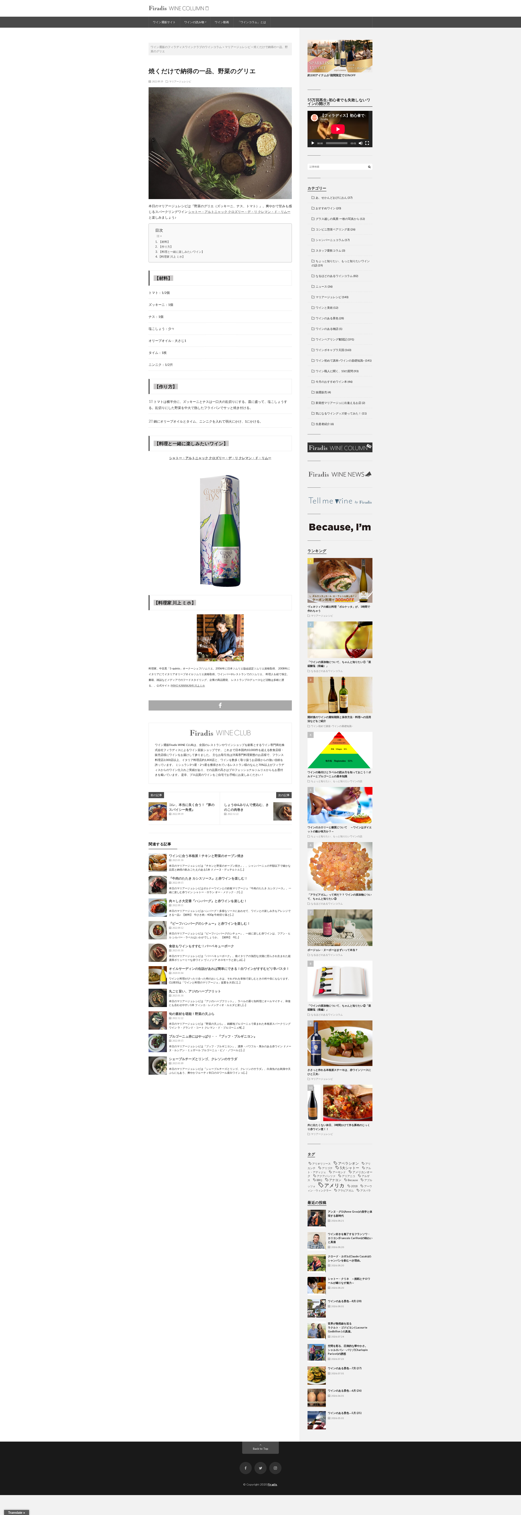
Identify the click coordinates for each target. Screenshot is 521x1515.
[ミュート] (361, 143)
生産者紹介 (323, 424)
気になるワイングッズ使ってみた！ (338, 413)
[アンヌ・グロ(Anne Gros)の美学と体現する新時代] (317, 1219)
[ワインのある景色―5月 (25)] (317, 1420)
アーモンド (339, 1172)
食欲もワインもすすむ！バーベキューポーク (201, 946)
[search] (369, 167)
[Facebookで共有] (220, 705)
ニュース (321, 286)
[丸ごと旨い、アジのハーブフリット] (158, 998)
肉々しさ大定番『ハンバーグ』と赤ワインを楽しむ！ (208, 901)
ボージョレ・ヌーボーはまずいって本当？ (333, 950)
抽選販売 (321, 392)
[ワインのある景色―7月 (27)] (317, 1375)
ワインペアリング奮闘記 (331, 339)
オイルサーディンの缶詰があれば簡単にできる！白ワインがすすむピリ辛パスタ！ (229, 968)
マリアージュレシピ (180, 81)
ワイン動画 (222, 22)
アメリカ (334, 1185)
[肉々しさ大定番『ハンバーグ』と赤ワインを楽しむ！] (158, 907)
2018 (354, 1186)
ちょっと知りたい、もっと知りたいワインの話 (336, 781)
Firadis (272, 1484)
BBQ (319, 1180)
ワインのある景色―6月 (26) (344, 1390)
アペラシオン (348, 1163)
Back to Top (260, 1448)
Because (353, 1180)
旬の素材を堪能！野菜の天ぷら (192, 1014)
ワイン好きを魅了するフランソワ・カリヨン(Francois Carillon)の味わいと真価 (350, 1238)
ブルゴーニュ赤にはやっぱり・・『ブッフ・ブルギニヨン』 (213, 1036)
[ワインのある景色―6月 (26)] (317, 1398)
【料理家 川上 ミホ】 (171, 256)
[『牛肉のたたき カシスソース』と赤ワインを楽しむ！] (158, 885)
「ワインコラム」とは (252, 22)
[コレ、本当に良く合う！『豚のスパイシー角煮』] (158, 811)
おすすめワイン (326, 208)
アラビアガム (346, 1190)
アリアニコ (348, 1176)
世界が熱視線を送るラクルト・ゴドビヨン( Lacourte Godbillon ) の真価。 (347, 1327)
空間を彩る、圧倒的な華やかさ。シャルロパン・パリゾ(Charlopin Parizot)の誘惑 (348, 1349)
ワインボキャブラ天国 (330, 350)
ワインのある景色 (327, 318)
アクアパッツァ (326, 1176)
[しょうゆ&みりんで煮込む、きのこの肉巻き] (282, 811)
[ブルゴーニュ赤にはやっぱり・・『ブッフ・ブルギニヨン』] (158, 1043)
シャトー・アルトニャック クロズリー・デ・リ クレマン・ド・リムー (239, 212)
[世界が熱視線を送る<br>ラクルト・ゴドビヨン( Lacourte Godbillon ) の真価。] (317, 1331)
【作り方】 (166, 246)
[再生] (313, 143)
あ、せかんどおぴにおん (331, 197)
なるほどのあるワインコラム (334, 276)
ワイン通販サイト (164, 22)
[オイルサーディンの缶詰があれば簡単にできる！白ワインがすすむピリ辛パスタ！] (158, 975)
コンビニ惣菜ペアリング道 (333, 229)
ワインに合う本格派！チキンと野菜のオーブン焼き (206, 856)
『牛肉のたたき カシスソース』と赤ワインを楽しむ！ (208, 878)
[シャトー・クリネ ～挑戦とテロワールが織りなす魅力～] (317, 1286)
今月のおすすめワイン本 (331, 381)
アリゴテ (327, 1168)
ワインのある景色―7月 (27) (344, 1368)
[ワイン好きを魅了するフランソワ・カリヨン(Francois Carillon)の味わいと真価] (317, 1241)
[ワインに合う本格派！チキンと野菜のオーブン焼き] (158, 862)
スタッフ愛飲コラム (328, 250)
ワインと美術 (324, 307)
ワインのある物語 (327, 328)
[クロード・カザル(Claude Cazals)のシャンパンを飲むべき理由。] (317, 1264)
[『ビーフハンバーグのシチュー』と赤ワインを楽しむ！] (158, 930)
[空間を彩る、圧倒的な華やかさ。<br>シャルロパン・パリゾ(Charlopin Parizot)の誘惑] (317, 1353)
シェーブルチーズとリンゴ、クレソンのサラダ (203, 1059)
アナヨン (335, 1180)
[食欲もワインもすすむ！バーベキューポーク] (158, 953)
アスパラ (365, 1190)
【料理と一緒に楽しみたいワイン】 (181, 251)
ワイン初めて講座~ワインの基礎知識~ (340, 360)
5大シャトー (349, 1168)
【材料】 (164, 241)
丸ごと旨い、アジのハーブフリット (195, 991)
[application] (340, 129)
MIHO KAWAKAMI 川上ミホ (188, 685)
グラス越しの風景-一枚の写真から (337, 218)
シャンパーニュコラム (330, 240)
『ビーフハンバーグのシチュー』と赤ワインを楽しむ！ (209, 923)
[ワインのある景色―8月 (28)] (317, 1308)
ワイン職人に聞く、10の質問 (334, 371)
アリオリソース (321, 1163)
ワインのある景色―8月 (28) (344, 1301)
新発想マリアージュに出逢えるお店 (338, 402)
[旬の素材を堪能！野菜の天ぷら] (158, 1020)
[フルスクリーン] (367, 143)
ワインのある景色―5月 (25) (344, 1413)
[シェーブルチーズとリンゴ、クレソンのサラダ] (158, 1065)
